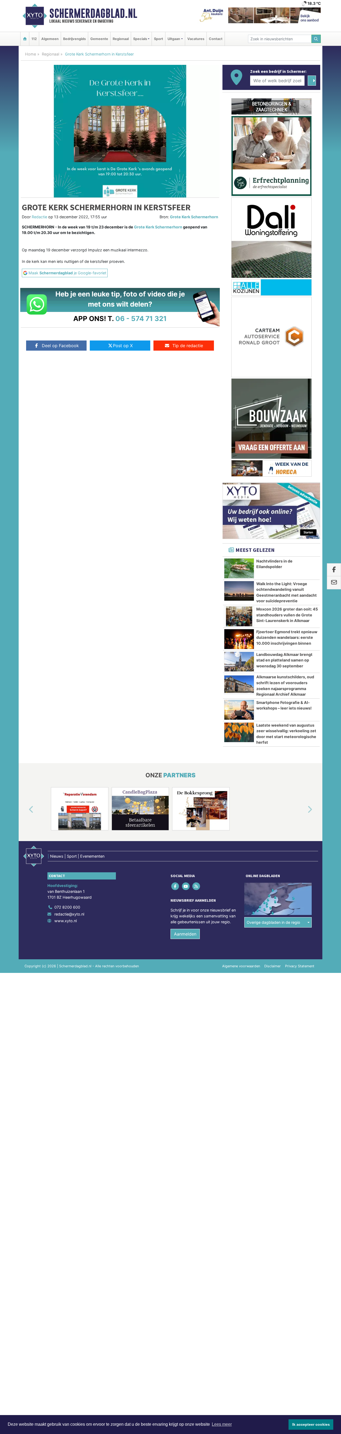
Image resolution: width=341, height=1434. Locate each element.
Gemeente (99, 39)
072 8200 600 (67, 907)
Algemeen (50, 39)
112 (34, 39)
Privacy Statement (299, 966)
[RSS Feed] (196, 886)
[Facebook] (175, 886)
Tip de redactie (187, 345)
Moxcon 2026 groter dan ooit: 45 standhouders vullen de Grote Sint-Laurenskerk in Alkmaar (287, 615)
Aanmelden (185, 934)
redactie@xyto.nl (69, 914)
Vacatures (195, 39)
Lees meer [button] (222, 1424)
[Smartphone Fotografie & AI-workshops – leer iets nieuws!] (239, 710)
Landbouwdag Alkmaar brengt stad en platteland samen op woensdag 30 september (284, 660)
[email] (334, 582)
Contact (215, 39)
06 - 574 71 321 (141, 318)
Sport (158, 39)
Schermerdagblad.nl (93, 13)
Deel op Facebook (60, 345)
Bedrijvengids (74, 39)
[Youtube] (186, 886)
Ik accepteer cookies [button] (311, 1424)
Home (30, 54)
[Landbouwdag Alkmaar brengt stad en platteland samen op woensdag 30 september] (239, 662)
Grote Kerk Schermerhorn (194, 217)
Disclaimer (272, 966)
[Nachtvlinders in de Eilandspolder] (239, 568)
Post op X (123, 345)
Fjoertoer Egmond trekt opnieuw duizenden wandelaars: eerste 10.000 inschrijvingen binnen (286, 637)
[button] (25, 810)
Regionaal (121, 39)
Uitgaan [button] (174, 39)
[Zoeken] (316, 39)
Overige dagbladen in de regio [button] (273, 922)
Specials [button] (140, 39)
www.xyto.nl (65, 920)
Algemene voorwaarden (241, 966)
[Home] (25, 39)
